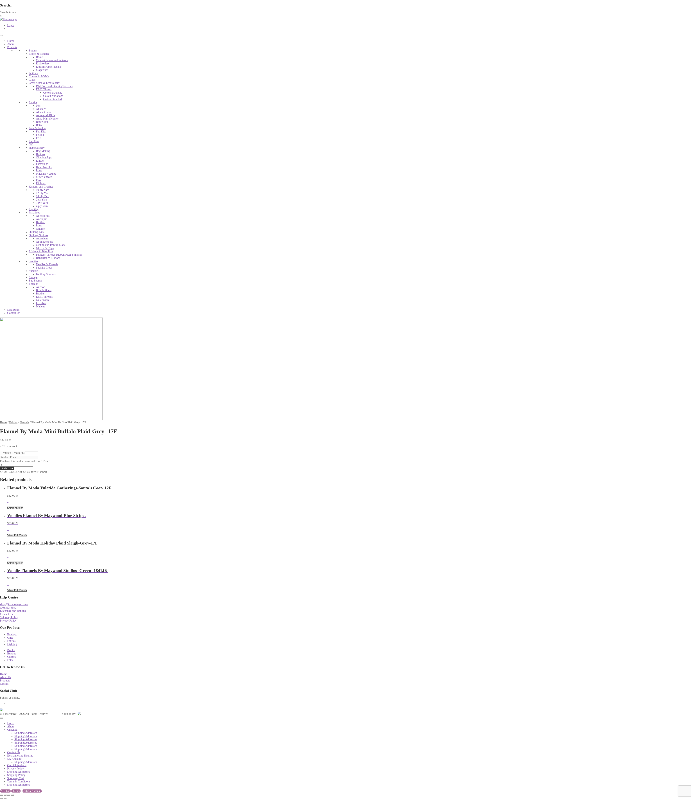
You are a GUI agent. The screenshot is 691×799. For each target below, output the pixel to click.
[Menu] (1, 35)
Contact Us (13, 312)
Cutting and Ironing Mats (50, 244)
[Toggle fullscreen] (5, 795)
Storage (33, 277)
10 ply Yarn (42, 189)
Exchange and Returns (13, 610)
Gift (31, 144)
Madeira (40, 306)
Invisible (41, 303)
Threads (33, 283)
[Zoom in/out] (1, 795)
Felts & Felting (37, 128)
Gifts (10, 637)
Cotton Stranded (52, 99)
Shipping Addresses (25, 732)
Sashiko (33, 261)
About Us (5, 677)
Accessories (42, 215)
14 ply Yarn (42, 196)
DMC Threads (44, 296)
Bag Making (43, 150)
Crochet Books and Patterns (52, 60)
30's (38, 105)
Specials (33, 270)
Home (10, 40)
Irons (39, 170)
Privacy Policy (8, 620)
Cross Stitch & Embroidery (44, 82)
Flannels (24, 422)
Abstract (41, 108)
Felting (40, 134)
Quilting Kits (36, 231)
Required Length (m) (12, 452)
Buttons (33, 73)
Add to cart (7, 468)
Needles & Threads (47, 264)
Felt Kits (41, 131)
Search (4, 12)
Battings (12, 634)
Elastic (40, 160)
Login (10, 25)
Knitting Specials (45, 274)
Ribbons (41, 183)
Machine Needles (46, 173)
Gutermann (42, 299)
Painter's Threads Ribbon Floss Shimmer (59, 254)
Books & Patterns (39, 53)
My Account (14, 758)
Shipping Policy (9, 617)
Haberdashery (37, 147)
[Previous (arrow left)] (1, 798)
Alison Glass (43, 112)
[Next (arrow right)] (5, 798)
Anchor (40, 287)
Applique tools (44, 241)
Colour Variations (53, 95)
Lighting (34, 209)
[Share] (8, 795)
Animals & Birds (45, 115)
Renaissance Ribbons (48, 257)
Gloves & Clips (45, 248)
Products (12, 47)
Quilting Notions (38, 235)
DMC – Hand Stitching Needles (54, 86)
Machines (34, 212)
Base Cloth (42, 121)
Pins (38, 180)
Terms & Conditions (18, 781)
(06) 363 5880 (8, 607)
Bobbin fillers (43, 290)
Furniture (34, 141)
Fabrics (33, 102)
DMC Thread (43, 89)
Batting (33, 50)
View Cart (5, 791)
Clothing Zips (44, 157)
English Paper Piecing (48, 66)
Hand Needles (44, 167)
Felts (38, 137)
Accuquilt (41, 218)
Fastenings (42, 163)
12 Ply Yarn (42, 193)
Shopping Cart (15, 778)
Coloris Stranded (52, 92)
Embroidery (42, 63)
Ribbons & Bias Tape (41, 251)
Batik (39, 125)
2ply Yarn (41, 199)
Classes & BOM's (39, 76)
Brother (40, 222)
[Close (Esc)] (12, 795)
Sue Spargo (35, 280)
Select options (15, 507)
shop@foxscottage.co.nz (14, 604)
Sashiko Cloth (44, 267)
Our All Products (16, 765)
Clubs (32, 79)
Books (39, 56)
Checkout (12, 729)
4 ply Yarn (42, 206)
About (10, 44)
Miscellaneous (44, 176)
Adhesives (42, 238)
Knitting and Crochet (41, 186)
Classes (11, 656)
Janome (40, 228)
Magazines (42, 69)
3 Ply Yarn (42, 202)
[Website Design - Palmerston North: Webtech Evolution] (79, 713)
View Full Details (17, 535)
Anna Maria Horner (47, 118)
